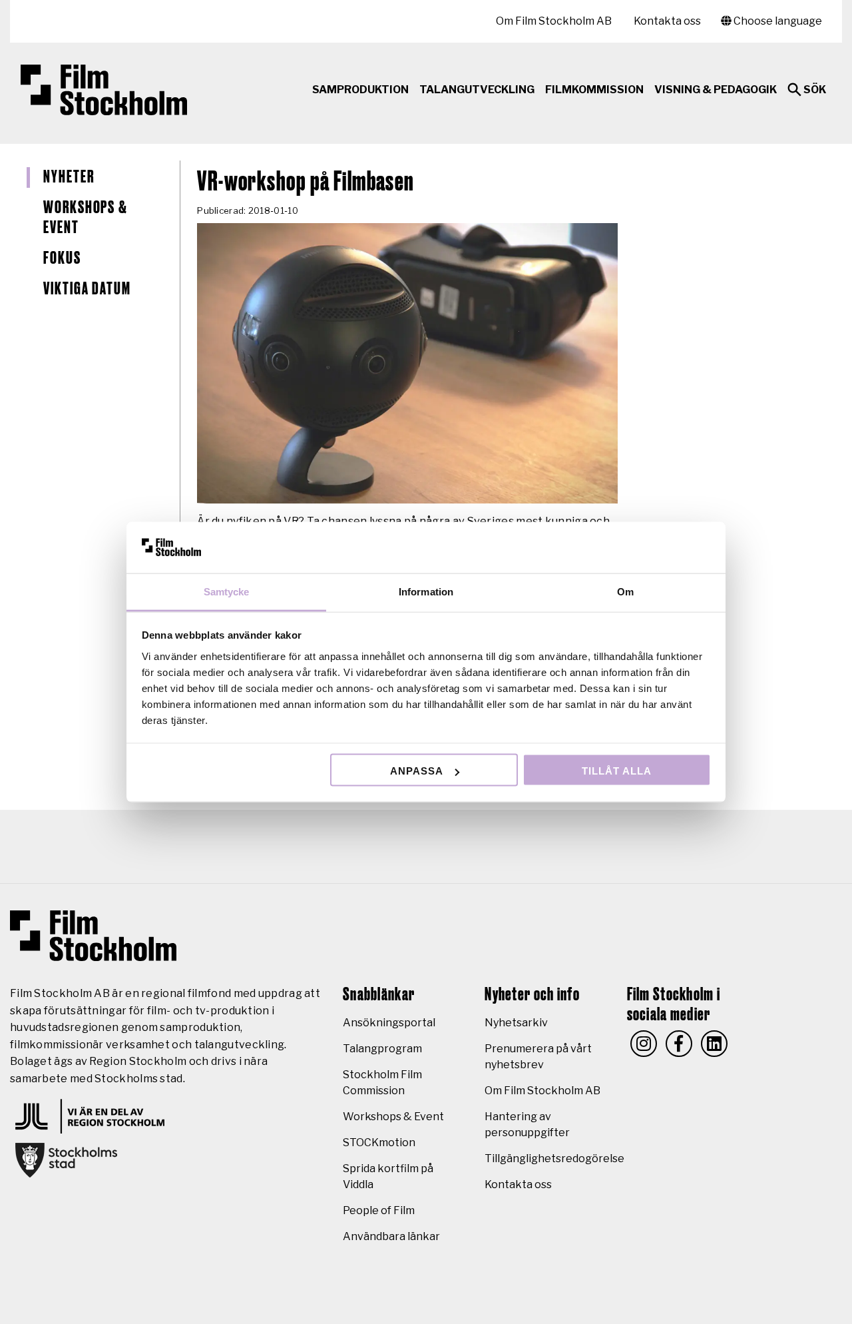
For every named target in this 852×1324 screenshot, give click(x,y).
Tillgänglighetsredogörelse (554, 1158)
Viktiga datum (87, 289)
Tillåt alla (617, 771)
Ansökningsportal (389, 1022)
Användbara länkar (391, 1236)
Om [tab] (625, 591)
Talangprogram (382, 1048)
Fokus (62, 258)
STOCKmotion (379, 1142)
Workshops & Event (85, 218)
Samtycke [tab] (227, 591)
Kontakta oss (667, 21)
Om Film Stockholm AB (554, 21)
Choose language (777, 21)
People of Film (379, 1210)
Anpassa (416, 771)
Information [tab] (426, 591)
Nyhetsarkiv (516, 1022)
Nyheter (68, 177)
